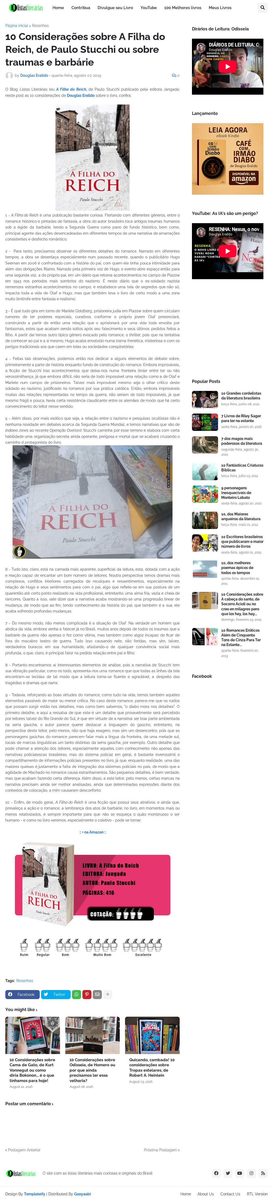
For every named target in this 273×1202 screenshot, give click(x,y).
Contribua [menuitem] (80, 7)
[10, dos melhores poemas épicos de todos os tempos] (205, 569)
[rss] (263, 1173)
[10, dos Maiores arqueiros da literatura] (205, 520)
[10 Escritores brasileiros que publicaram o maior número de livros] (205, 543)
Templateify (34, 1194)
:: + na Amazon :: (92, 832)
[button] (263, 8)
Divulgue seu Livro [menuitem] (115, 7)
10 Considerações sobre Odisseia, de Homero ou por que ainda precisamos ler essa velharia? (92, 1070)
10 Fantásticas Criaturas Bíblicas (242, 467)
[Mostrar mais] (107, 994)
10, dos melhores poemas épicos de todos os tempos (237, 568)
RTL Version (257, 1194)
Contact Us (230, 1194)
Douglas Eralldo (81, 95)
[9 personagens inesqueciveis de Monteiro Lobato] (205, 494)
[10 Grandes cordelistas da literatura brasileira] (205, 399)
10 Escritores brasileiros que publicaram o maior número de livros (242, 541)
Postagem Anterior (24, 1150)
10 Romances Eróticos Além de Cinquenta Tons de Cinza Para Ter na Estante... (241, 637)
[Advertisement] (227, 330)
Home (185, 1194)
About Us (206, 1194)
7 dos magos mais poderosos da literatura (241, 441)
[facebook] (216, 1173)
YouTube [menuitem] (148, 7)
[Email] (97, 994)
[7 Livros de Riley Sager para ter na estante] (205, 422)
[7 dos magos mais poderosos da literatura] (205, 445)
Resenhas (40, 25)
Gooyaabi (82, 1194)
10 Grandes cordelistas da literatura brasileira (241, 395)
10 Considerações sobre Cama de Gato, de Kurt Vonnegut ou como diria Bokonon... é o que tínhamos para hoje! (32, 1070)
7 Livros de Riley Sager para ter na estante (241, 418)
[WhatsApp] (76, 994)
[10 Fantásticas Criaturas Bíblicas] (205, 471)
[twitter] (227, 1173)
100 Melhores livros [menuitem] (182, 7)
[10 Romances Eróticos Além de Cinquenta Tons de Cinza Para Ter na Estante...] (205, 636)
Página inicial (16, 25)
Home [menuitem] (58, 7)
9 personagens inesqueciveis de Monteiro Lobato (236, 493)
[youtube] (239, 1173)
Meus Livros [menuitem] (220, 7)
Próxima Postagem (160, 1150)
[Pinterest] (86, 994)
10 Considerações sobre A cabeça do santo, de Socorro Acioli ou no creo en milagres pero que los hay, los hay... (242, 604)
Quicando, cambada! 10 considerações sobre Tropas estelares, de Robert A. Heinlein (152, 1067)
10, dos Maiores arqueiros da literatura (240, 516)
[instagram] (251, 1173)
